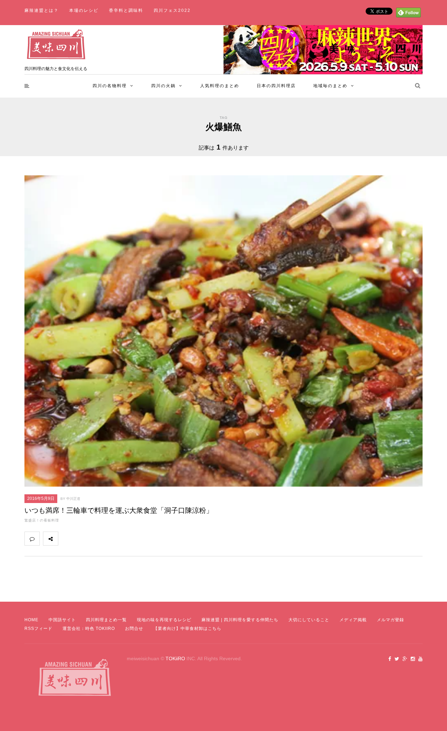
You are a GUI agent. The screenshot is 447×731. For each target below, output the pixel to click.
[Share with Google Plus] (96, 539)
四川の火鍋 (163, 85)
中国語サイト (62, 619)
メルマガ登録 (390, 619)
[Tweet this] (81, 539)
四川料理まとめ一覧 (106, 619)
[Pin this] (111, 539)
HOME (31, 619)
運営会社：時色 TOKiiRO (89, 628)
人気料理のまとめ (219, 85)
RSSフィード (38, 628)
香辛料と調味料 (126, 10)
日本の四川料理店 (276, 85)
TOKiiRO (175, 658)
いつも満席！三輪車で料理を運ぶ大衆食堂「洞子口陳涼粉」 (118, 510)
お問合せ (134, 628)
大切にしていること (308, 619)
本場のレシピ (83, 10)
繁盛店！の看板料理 (41, 520)
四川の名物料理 (110, 85)
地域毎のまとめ (330, 85)
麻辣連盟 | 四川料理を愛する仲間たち (239, 619)
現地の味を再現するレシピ (164, 619)
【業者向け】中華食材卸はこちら (187, 628)
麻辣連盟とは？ (41, 10)
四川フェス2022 (172, 10)
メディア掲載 (353, 619)
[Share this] (65, 539)
